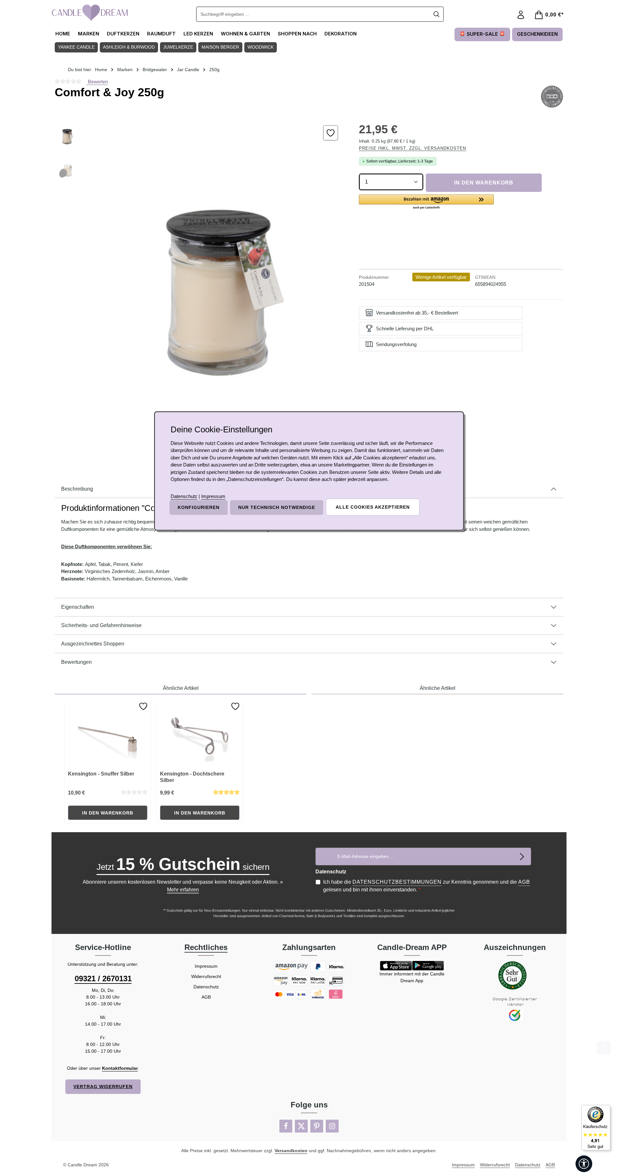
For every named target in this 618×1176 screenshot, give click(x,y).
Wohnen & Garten (245, 34)
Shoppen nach (297, 34)
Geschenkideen (537, 34)
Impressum (206, 966)
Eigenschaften (77, 607)
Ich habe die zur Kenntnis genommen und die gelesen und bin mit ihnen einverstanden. (426, 885)
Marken (88, 34)
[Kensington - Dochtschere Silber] (200, 733)
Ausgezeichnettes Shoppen (92, 643)
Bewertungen (76, 662)
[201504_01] (215, 286)
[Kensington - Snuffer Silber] (108, 733)
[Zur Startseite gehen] (90, 13)
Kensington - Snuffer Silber (101, 773)
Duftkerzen (123, 34)
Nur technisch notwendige (276, 507)
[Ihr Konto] (521, 15)
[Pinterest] (316, 1126)
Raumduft (161, 34)
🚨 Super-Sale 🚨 (482, 34)
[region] (200, 286)
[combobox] (313, 14)
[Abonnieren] (522, 856)
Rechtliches (206, 947)
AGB (524, 882)
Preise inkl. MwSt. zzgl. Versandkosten (412, 148)
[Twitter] (301, 1126)
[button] (426, 202)
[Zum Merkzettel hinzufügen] (330, 132)
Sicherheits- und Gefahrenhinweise (101, 625)
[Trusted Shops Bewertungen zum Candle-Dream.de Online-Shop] (595, 1127)
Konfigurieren (199, 507)
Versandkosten (291, 1150)
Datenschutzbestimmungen (397, 882)
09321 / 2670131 (103, 978)
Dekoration (340, 34)
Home (62, 34)
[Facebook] (285, 1126)
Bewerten (97, 81)
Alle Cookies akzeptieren (373, 507)
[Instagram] (332, 1126)
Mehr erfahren (183, 889)
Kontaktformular (120, 1068)
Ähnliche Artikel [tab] (181, 688)
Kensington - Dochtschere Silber (192, 777)
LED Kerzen (198, 34)
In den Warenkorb (483, 182)
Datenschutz (206, 986)
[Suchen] (437, 14)
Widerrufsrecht (206, 976)
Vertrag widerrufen (103, 1086)
